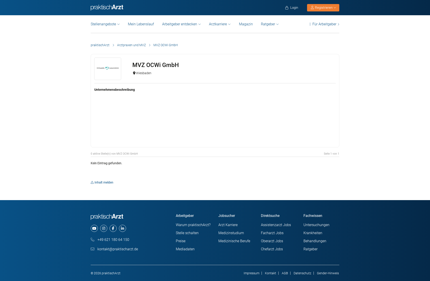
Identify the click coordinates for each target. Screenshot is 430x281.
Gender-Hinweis (328, 273)
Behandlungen (314, 241)
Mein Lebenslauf (141, 24)
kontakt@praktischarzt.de (117, 249)
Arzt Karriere (228, 225)
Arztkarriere (218, 24)
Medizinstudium (231, 233)
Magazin (246, 24)
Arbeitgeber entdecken (179, 24)
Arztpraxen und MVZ (131, 45)
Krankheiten (312, 233)
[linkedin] (122, 228)
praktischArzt (100, 45)
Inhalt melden (104, 182)
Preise (180, 241)
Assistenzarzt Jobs (276, 225)
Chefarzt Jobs (272, 249)
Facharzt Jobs (272, 233)
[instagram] (103, 228)
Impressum (251, 273)
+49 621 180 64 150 (113, 240)
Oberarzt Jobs (272, 241)
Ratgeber (268, 24)
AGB (285, 273)
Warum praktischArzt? (193, 225)
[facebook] (113, 228)
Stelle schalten (187, 233)
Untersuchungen (316, 225)
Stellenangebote (103, 24)
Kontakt (270, 273)
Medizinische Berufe (234, 241)
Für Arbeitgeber (324, 24)
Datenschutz (302, 273)
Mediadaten (185, 249)
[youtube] (94, 228)
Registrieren (323, 8)
